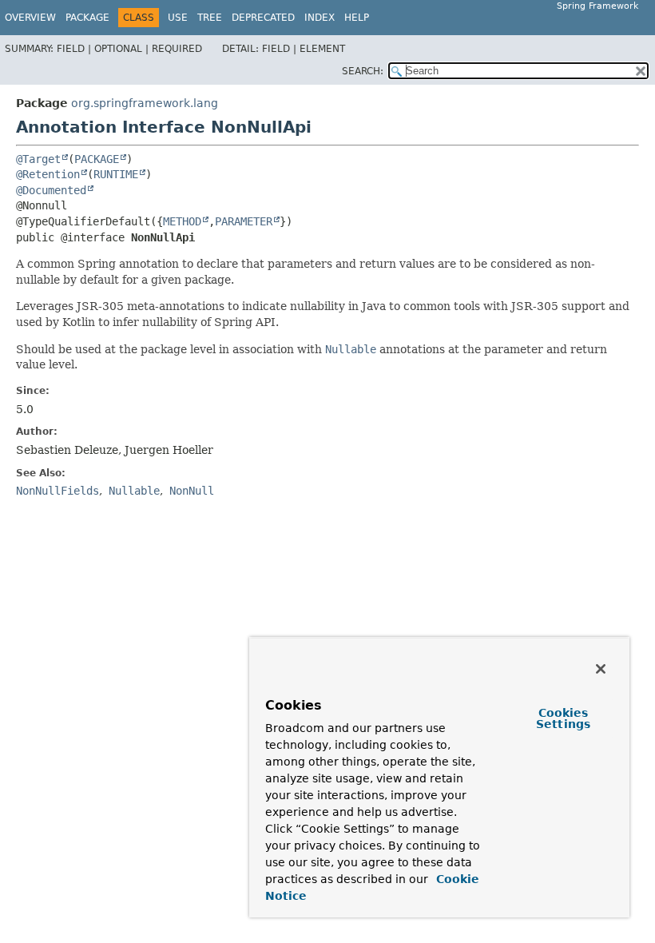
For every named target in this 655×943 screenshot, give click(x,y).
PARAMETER (243, 221)
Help (356, 17)
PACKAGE (96, 159)
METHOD (182, 221)
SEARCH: (362, 71)
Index (319, 17)
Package (87, 17)
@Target (38, 159)
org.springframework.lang (144, 103)
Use (178, 17)
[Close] (600, 668)
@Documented (51, 190)
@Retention (48, 174)
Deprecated (263, 17)
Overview (30, 17)
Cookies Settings (563, 718)
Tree (209, 17)
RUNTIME (115, 174)
